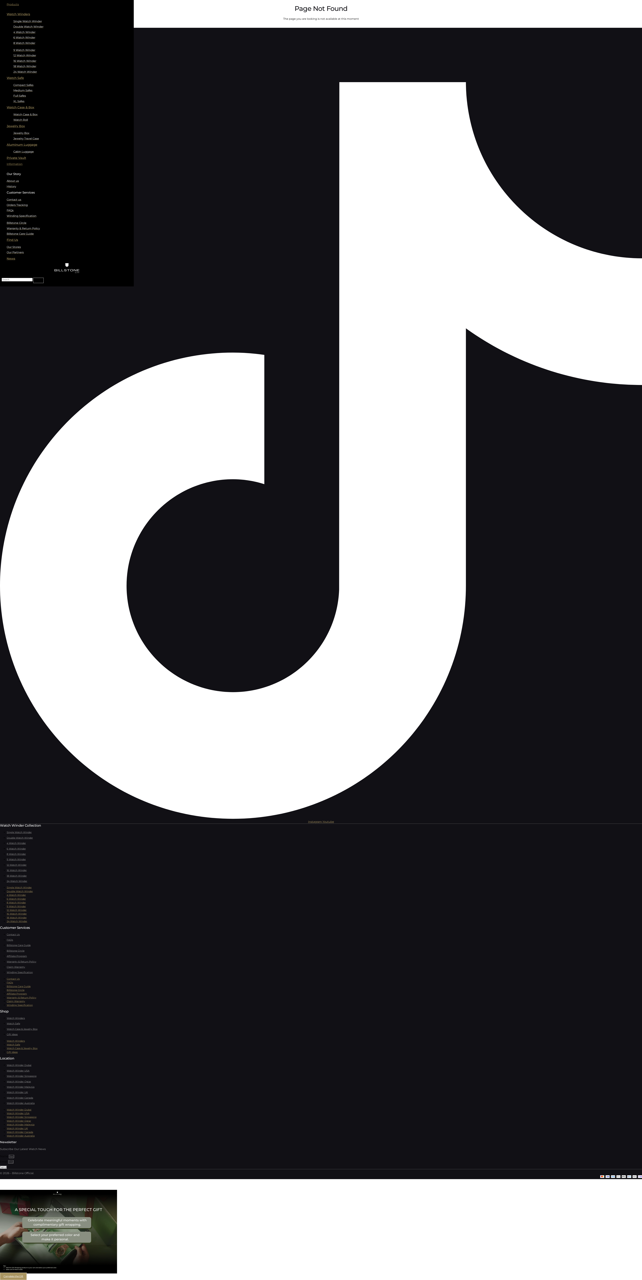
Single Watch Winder (19, 832)
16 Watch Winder (17, 870)
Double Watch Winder (20, 837)
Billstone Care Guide (19, 945)
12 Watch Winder (17, 864)
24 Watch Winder (17, 881)
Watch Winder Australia (21, 1103)
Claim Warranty (16, 966)
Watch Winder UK (17, 1092)
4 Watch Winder (16, 843)
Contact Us (13, 934)
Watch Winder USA (18, 1070)
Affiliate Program (17, 956)
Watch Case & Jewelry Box (22, 1029)
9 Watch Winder (16, 859)
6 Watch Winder (16, 848)
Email (4, 1161)
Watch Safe (13, 1023)
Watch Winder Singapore (21, 1076)
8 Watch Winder (16, 854)
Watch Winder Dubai (19, 1065)
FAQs (10, 939)
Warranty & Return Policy (21, 961)
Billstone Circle (15, 950)
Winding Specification (20, 972)
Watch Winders (16, 1018)
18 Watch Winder (17, 875)
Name (4, 1156)
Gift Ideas (12, 1034)
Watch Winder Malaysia (20, 1086)
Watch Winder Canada (20, 1097)
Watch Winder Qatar (19, 1081)
